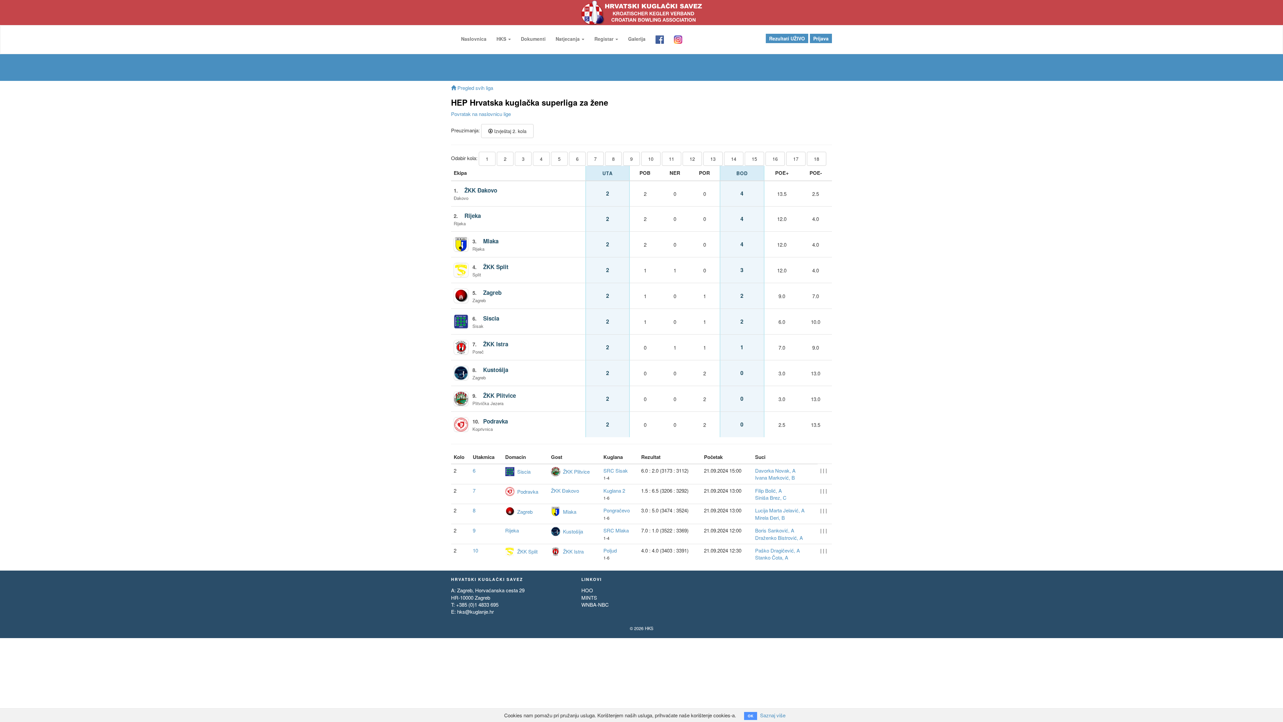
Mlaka (490, 241)
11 (671, 158)
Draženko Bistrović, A (779, 537)
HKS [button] (502, 38)
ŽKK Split (496, 267)
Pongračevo (616, 510)
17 (796, 158)
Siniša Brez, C (771, 497)
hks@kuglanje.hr (475, 611)
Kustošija (495, 370)
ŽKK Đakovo (480, 190)
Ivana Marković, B (775, 477)
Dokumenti (533, 38)
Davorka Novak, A (775, 470)
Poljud (610, 550)
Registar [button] (604, 38)
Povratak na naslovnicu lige (481, 113)
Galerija (637, 38)
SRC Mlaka (616, 530)
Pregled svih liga (474, 87)
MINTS (589, 597)
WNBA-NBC (595, 604)
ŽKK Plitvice (499, 395)
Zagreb (492, 292)
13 (713, 158)
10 (651, 158)
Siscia (491, 318)
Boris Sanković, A (774, 530)
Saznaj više (773, 715)
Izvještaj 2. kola (510, 131)
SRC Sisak (615, 470)
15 (754, 158)
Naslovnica (473, 38)
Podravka (495, 421)
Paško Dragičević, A (777, 550)
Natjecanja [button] (568, 38)
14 (733, 158)
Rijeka (472, 216)
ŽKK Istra (495, 344)
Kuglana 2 (614, 490)
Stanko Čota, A (771, 557)
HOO (587, 590)
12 (692, 158)
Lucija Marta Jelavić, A (780, 510)
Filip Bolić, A (768, 490)
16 (775, 158)
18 (816, 158)
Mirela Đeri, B (770, 517)
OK (750, 715)
